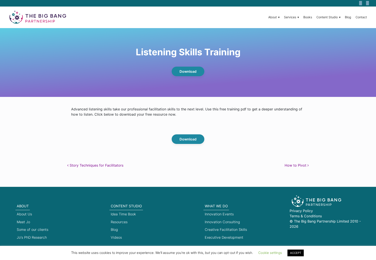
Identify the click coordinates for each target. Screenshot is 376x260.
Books (307, 17)
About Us (24, 214)
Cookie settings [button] (270, 253)
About (272, 17)
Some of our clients (32, 229)
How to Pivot (296, 165)
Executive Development (224, 237)
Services (290, 17)
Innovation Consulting (222, 222)
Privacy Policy (301, 211)
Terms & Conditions (306, 216)
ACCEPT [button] (295, 253)
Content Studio (327, 17)
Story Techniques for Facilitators (96, 165)
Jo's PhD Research (32, 237)
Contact (361, 17)
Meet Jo (23, 222)
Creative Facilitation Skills (226, 229)
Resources (119, 222)
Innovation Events (219, 214)
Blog (348, 17)
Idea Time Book (123, 214)
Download (188, 71)
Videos (116, 237)
